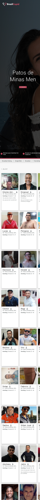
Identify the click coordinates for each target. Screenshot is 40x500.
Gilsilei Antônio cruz (9, 192)
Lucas (5, 231)
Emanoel (25, 192)
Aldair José (26, 425)
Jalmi (23, 464)
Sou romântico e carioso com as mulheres (28, 472)
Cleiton (6, 309)
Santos (6, 425)
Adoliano (7, 464)
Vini (22, 347)
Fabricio (24, 386)
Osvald (24, 270)
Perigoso (25, 231)
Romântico (23, 198)
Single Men (18, 161)
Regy (23, 309)
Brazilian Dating (7, 161)
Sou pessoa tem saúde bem (10, 200)
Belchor (6, 347)
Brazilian (27, 161)
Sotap (5, 386)
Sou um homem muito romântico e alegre (26, 200)
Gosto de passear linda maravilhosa (28, 470)
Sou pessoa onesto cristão (9, 198)
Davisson (7, 270)
